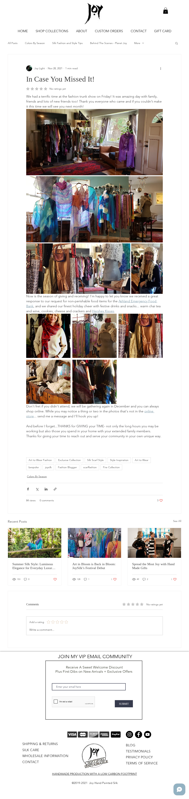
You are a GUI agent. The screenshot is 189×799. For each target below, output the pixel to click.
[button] (165, 11)
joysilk (48, 467)
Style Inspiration (119, 460)
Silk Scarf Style (95, 460)
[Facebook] (138, 734)
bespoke (34, 467)
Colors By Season (35, 43)
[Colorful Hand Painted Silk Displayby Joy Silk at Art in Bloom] (94, 543)
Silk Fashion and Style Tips (67, 43)
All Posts (13, 43)
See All (177, 521)
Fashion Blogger (67, 467)
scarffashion (90, 467)
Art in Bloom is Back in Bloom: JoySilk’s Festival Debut (94, 566)
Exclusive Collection (69, 460)
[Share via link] (55, 489)
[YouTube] (147, 734)
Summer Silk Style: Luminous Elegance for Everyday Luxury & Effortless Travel (33, 566)
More (137, 43)
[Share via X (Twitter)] (37, 489)
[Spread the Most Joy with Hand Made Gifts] (154, 543)
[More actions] (160, 68)
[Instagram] (129, 734)
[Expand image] (94, 142)
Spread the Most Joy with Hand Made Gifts (153, 566)
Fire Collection (111, 467)
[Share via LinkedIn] (46, 489)
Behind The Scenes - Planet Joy (108, 43)
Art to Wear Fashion (40, 460)
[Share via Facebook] (28, 489)
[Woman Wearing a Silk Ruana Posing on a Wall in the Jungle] (34, 543)
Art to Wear (141, 460)
